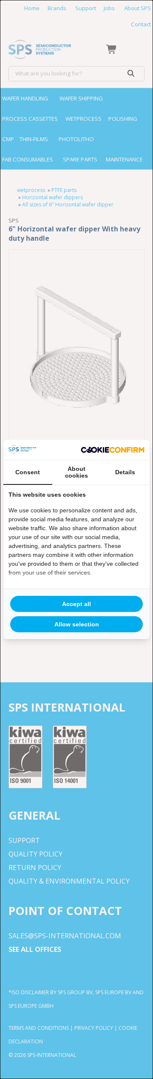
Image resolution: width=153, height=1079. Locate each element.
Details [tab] (125, 472)
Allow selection (76, 624)
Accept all (76, 604)
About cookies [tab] (76, 472)
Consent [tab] (27, 472)
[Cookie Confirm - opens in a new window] (112, 450)
